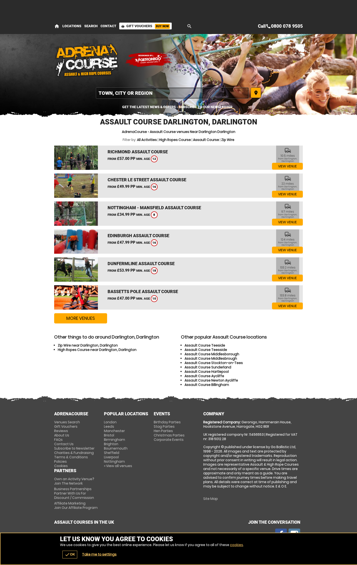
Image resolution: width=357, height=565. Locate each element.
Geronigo (149, 59)
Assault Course (206, 139)
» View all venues (118, 465)
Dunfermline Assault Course (141, 263)
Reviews (61, 430)
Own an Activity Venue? (74, 481)
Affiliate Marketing (76, 505)
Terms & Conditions (71, 457)
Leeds (109, 426)
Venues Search (67, 422)
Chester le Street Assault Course (147, 179)
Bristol (109, 435)
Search (91, 26)
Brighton (111, 444)
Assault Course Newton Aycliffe (211, 380)
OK (70, 554)
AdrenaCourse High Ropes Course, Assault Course (87, 59)
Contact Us (64, 444)
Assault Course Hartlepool (207, 371)
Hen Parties (163, 430)
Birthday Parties (167, 422)
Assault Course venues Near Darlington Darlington (192, 131)
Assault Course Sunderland (208, 367)
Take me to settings (99, 554)
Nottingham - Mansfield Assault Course (154, 207)
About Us (61, 435)
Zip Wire (227, 139)
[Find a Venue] (172, 93)
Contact (108, 26)
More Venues (80, 318)
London (110, 422)
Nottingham (114, 461)
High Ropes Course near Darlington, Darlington (97, 349)
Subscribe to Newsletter (74, 448)
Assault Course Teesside (206, 349)
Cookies (61, 465)
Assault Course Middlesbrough (211, 358)
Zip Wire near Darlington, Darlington (88, 345)
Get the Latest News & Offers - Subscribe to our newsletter (177, 107)
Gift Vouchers (145, 26)
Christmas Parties (169, 435)
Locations (71, 26)
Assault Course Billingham (207, 384)
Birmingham (114, 439)
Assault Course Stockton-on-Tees (214, 362)
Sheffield (111, 452)
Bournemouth (116, 448)
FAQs (58, 439)
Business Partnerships (74, 493)
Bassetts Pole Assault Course (143, 291)
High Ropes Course (175, 139)
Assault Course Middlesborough (212, 354)
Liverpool (111, 457)
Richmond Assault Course (138, 151)
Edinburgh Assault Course (138, 235)
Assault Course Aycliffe (204, 376)
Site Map (210, 498)
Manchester (114, 430)
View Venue (287, 166)
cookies (236, 544)
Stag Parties (164, 426)
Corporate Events (169, 439)
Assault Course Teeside (205, 345)
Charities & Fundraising (74, 452)
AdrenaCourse (134, 131)
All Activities (147, 139)
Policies (60, 461)
